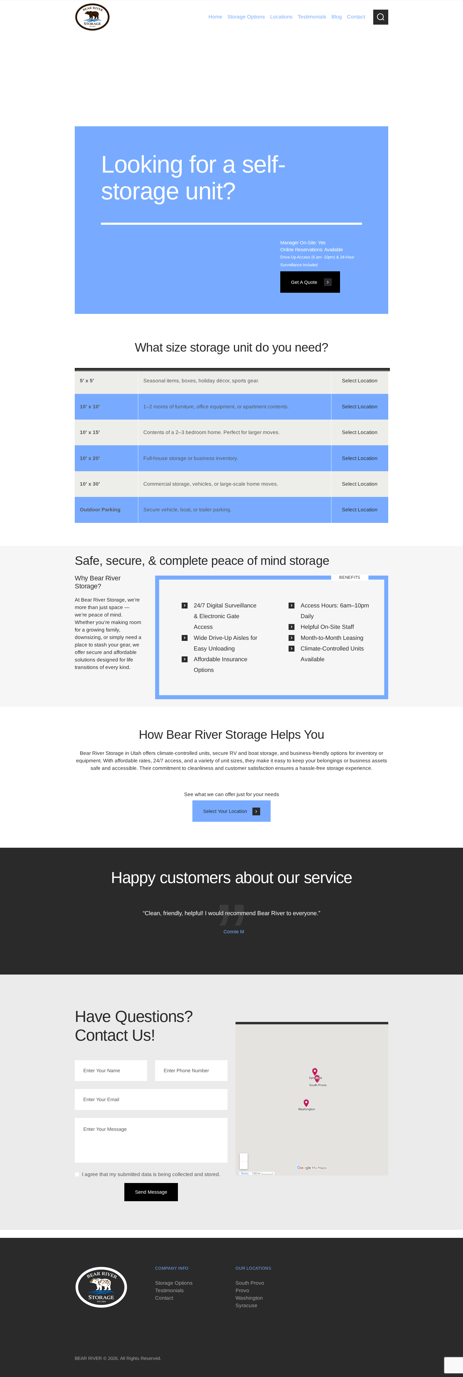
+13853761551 (92, 1323)
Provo (242, 1290)
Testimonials (169, 1290)
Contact (164, 1298)
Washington (249, 1298)
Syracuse (246, 1305)
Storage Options (174, 1283)
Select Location (360, 380)
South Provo (250, 1283)
